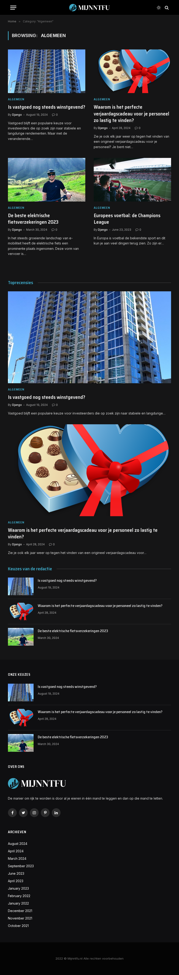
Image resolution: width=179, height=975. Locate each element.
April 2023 (15, 881)
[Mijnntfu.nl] (89, 7)
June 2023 (16, 873)
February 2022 (19, 896)
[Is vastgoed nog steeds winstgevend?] (46, 71)
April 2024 (16, 851)
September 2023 (21, 866)
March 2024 (17, 858)
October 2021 (18, 926)
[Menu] (13, 7)
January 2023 (18, 888)
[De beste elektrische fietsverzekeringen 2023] (46, 180)
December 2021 (20, 911)
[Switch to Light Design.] (159, 8)
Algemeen (16, 99)
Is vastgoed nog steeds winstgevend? (46, 107)
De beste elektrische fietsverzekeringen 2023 (33, 219)
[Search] (166, 7)
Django (17, 114)
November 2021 (20, 918)
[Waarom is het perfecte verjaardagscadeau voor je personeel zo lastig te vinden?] (132, 71)
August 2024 (17, 844)
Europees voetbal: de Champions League (127, 219)
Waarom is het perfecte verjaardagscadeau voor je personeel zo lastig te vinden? (131, 114)
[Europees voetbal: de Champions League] (132, 180)
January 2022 (18, 903)
